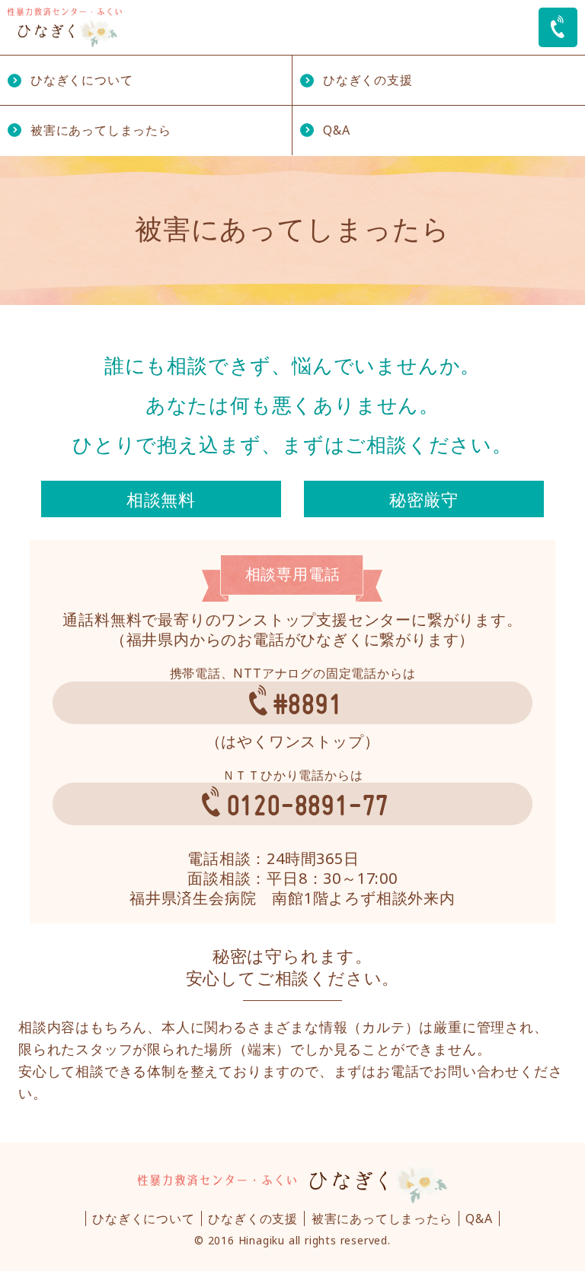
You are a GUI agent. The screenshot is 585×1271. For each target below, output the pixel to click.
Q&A (336, 130)
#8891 (307, 703)
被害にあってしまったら (100, 130)
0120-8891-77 (308, 804)
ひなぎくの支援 (368, 79)
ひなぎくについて (81, 79)
